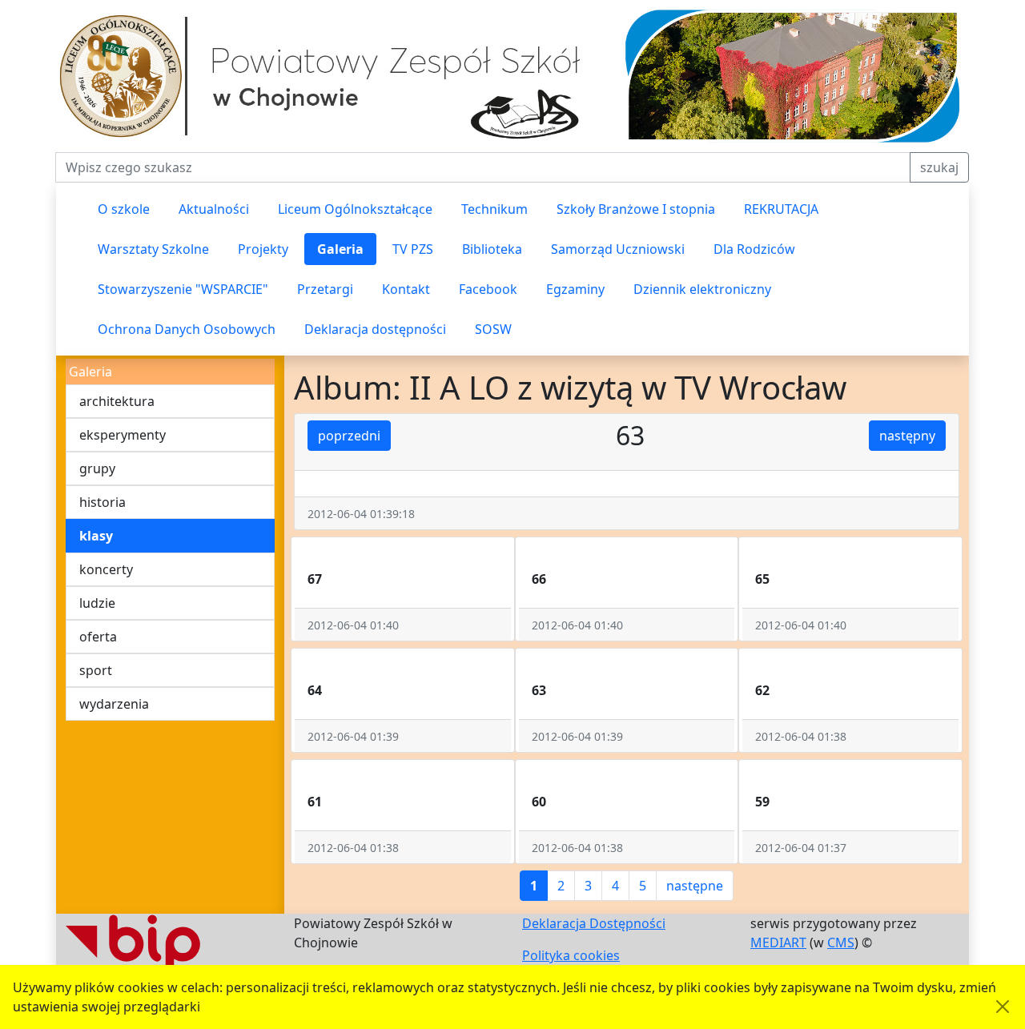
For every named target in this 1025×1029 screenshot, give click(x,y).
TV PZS (412, 249)
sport (95, 670)
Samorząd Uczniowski (618, 249)
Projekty (263, 249)
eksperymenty (122, 435)
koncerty (106, 569)
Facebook (488, 289)
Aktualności (214, 209)
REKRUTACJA (781, 209)
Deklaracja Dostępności (593, 923)
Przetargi (325, 289)
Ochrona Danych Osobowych (186, 329)
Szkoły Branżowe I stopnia (636, 209)
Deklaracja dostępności (375, 329)
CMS (840, 942)
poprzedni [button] (349, 435)
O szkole (124, 209)
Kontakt (406, 289)
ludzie (97, 603)
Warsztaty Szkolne (153, 249)
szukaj (939, 167)
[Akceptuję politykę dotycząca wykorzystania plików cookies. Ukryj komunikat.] (1002, 1006)
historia (102, 502)
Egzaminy (575, 289)
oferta (98, 636)
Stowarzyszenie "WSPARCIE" (183, 289)
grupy (97, 468)
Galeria (340, 249)
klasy (96, 536)
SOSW (493, 329)
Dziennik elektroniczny (702, 289)
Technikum (494, 209)
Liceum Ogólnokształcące (355, 209)
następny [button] (907, 435)
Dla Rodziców (754, 249)
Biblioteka (492, 249)
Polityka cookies (571, 955)
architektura (117, 401)
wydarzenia (114, 704)
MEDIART (778, 942)
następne (694, 885)
